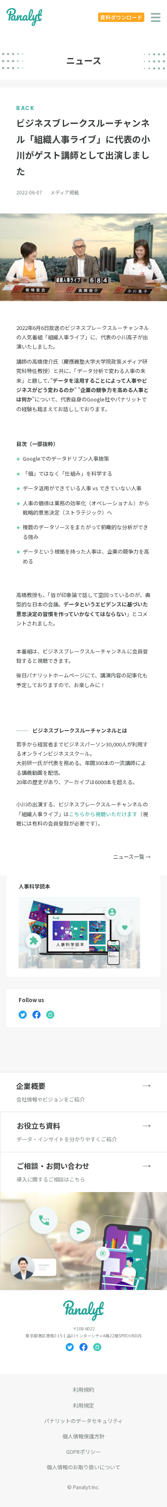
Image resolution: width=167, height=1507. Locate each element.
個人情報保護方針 (83, 1436)
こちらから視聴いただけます (103, 814)
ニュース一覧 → (132, 856)
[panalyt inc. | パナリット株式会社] (24, 17)
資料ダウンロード (121, 17)
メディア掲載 (64, 192)
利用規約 (83, 1389)
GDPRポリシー (83, 1451)
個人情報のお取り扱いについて (83, 1467)
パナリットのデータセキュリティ (83, 1421)
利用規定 (83, 1405)
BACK (25, 108)
